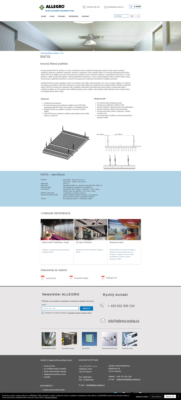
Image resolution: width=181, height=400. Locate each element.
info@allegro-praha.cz (115, 7)
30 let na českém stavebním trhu (59, 11)
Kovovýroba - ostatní (127, 348)
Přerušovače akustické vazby (109, 348)
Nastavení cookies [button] (142, 396)
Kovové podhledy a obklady (50, 53)
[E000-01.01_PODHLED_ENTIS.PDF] (71, 278)
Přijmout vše (170, 396)
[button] (57, 229)
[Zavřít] (178, 396)
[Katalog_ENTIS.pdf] (103, 278)
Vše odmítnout (156, 396)
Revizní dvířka (85, 348)
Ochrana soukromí (51, 397)
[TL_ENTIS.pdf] (42, 278)
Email (44, 304)
